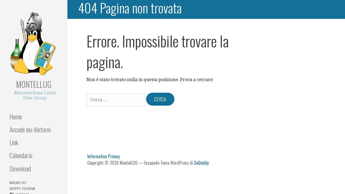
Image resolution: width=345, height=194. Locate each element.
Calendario (20, 155)
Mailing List (18, 182)
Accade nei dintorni (30, 129)
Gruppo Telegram (22, 188)
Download (20, 168)
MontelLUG (33, 84)
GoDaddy (201, 163)
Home (15, 116)
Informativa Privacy (103, 156)
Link (13, 142)
